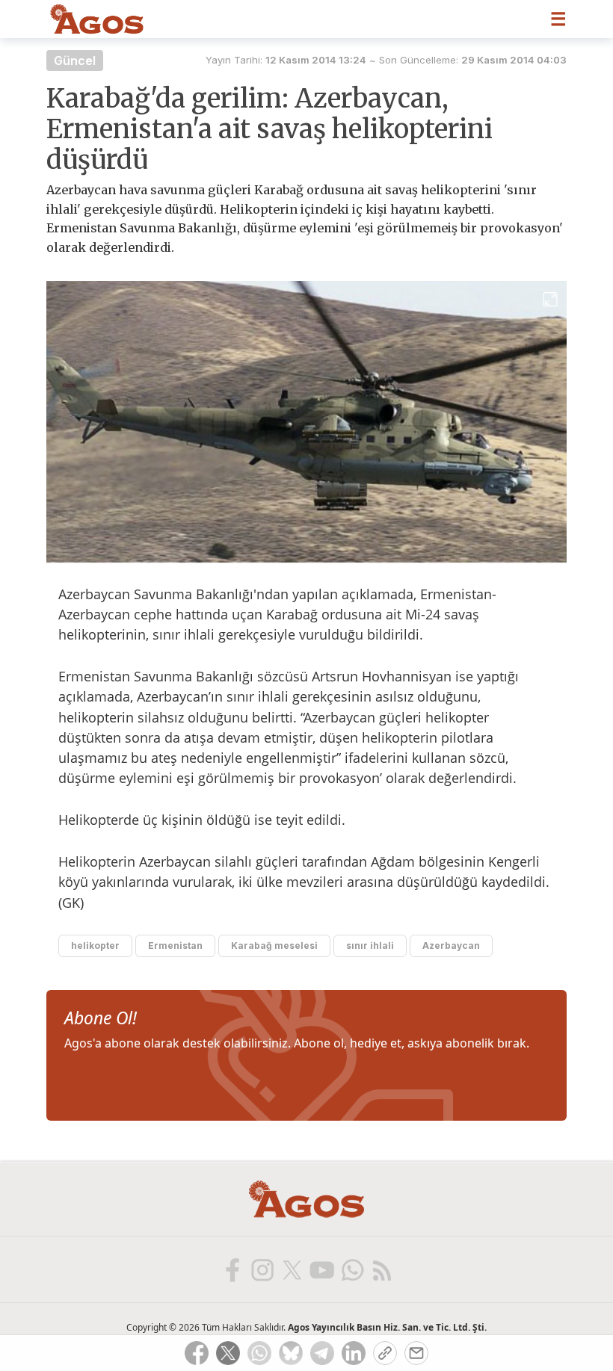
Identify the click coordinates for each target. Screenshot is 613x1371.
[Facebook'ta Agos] (232, 1269)
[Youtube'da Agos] (321, 1269)
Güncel (75, 60)
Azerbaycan (451, 945)
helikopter (95, 945)
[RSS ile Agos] (381, 1269)
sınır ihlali (370, 945)
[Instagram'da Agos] (262, 1269)
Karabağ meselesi (274, 945)
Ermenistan (175, 945)
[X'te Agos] (291, 1269)
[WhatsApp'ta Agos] (351, 1269)
